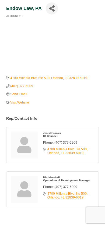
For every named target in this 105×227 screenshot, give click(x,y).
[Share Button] (52, 8)
